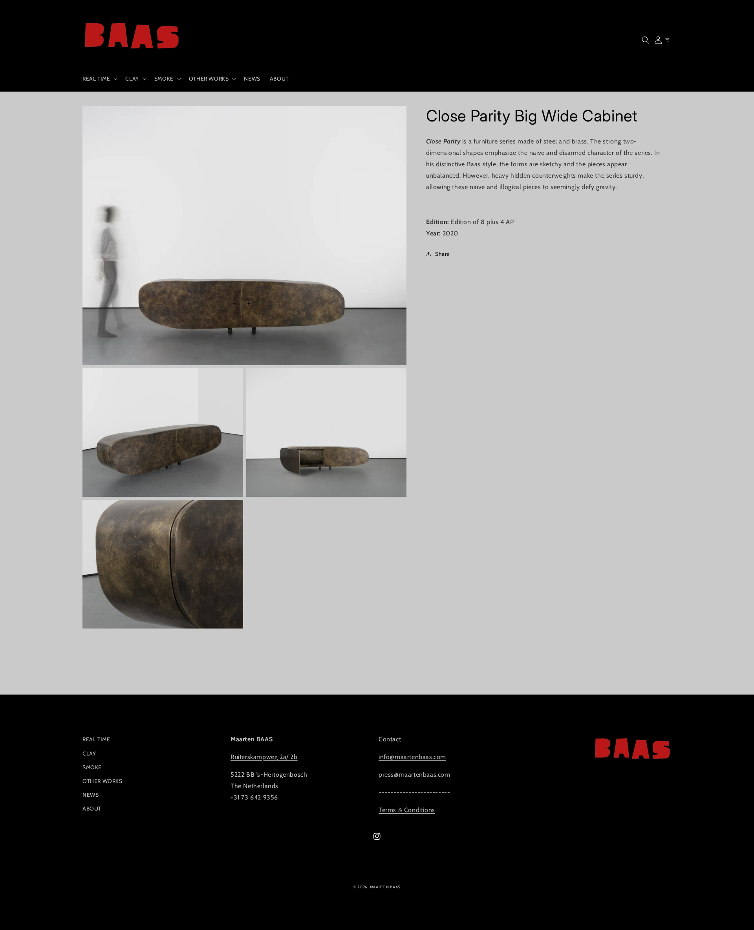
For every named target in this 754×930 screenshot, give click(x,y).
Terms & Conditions (407, 810)
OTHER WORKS (102, 781)
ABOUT (91, 808)
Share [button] (442, 253)
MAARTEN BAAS (385, 887)
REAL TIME (96, 739)
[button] (99, 78)
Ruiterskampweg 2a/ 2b (264, 757)
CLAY (89, 753)
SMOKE (92, 767)
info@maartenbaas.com (412, 757)
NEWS (90, 794)
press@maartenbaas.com (414, 774)
